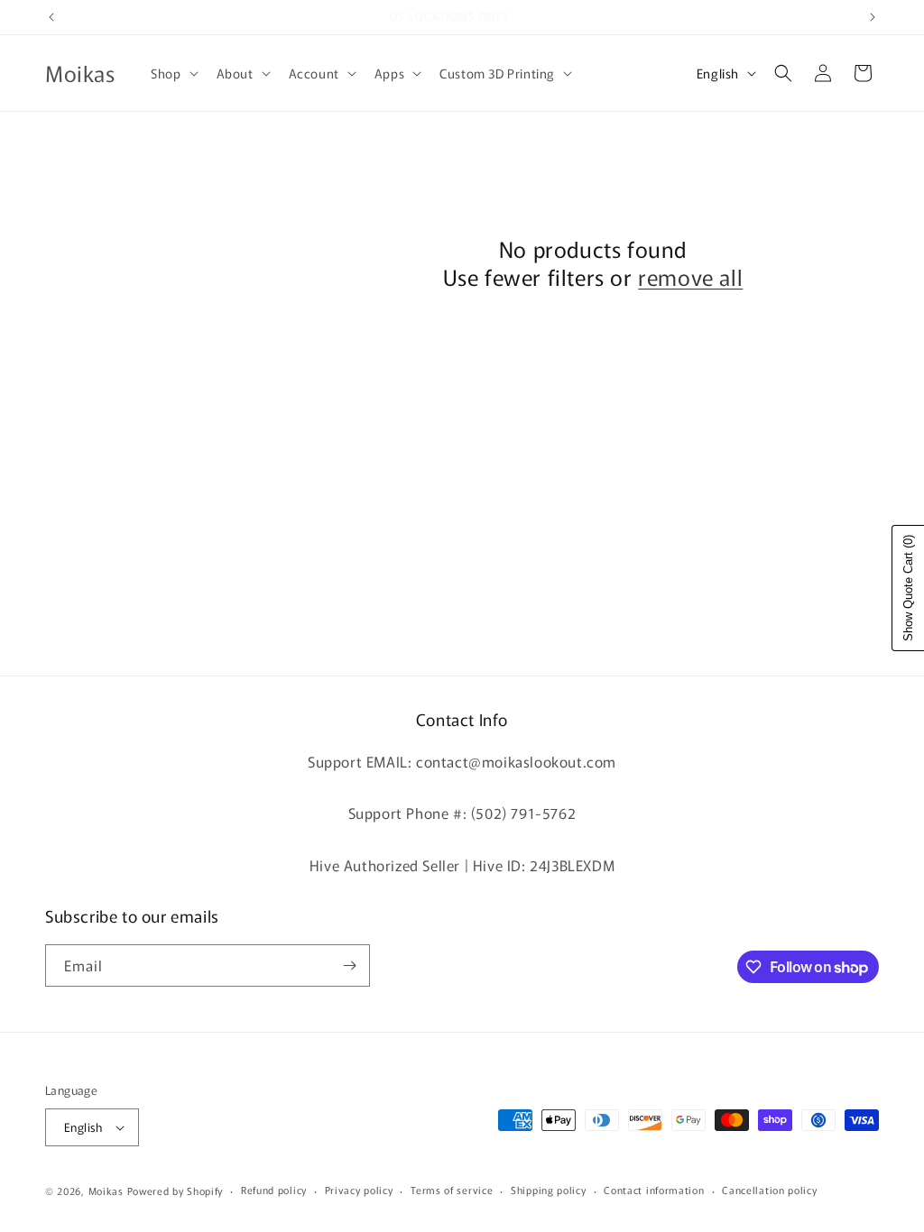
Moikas (106, 1190)
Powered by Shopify (175, 1190)
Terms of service (452, 1189)
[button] (172, 73)
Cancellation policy (769, 1189)
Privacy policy (359, 1189)
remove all (690, 276)
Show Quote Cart (908, 588)
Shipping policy (549, 1189)
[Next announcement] (872, 17)
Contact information (654, 1189)
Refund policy (274, 1189)
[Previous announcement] (51, 17)
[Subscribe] (349, 965)
